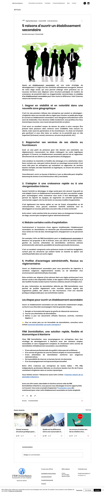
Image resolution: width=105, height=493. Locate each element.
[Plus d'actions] (82, 21)
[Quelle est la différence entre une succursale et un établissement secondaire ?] (52, 419)
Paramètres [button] (79, 490)
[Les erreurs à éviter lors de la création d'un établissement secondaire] (79, 419)
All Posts (17, 10)
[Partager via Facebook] (23, 395)
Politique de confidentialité (15, 491)
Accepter (97, 490)
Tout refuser (88, 490)
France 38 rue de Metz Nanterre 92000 (66, 475)
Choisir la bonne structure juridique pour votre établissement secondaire (25, 430)
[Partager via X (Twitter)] (27, 395)
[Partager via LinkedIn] (31, 395)
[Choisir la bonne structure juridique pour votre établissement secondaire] (26, 419)
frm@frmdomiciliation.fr (84, 473)
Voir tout (88, 410)
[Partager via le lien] (35, 395)
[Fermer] (103, 490)
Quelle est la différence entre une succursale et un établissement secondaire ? (52, 430)
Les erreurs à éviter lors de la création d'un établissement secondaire (78, 430)
